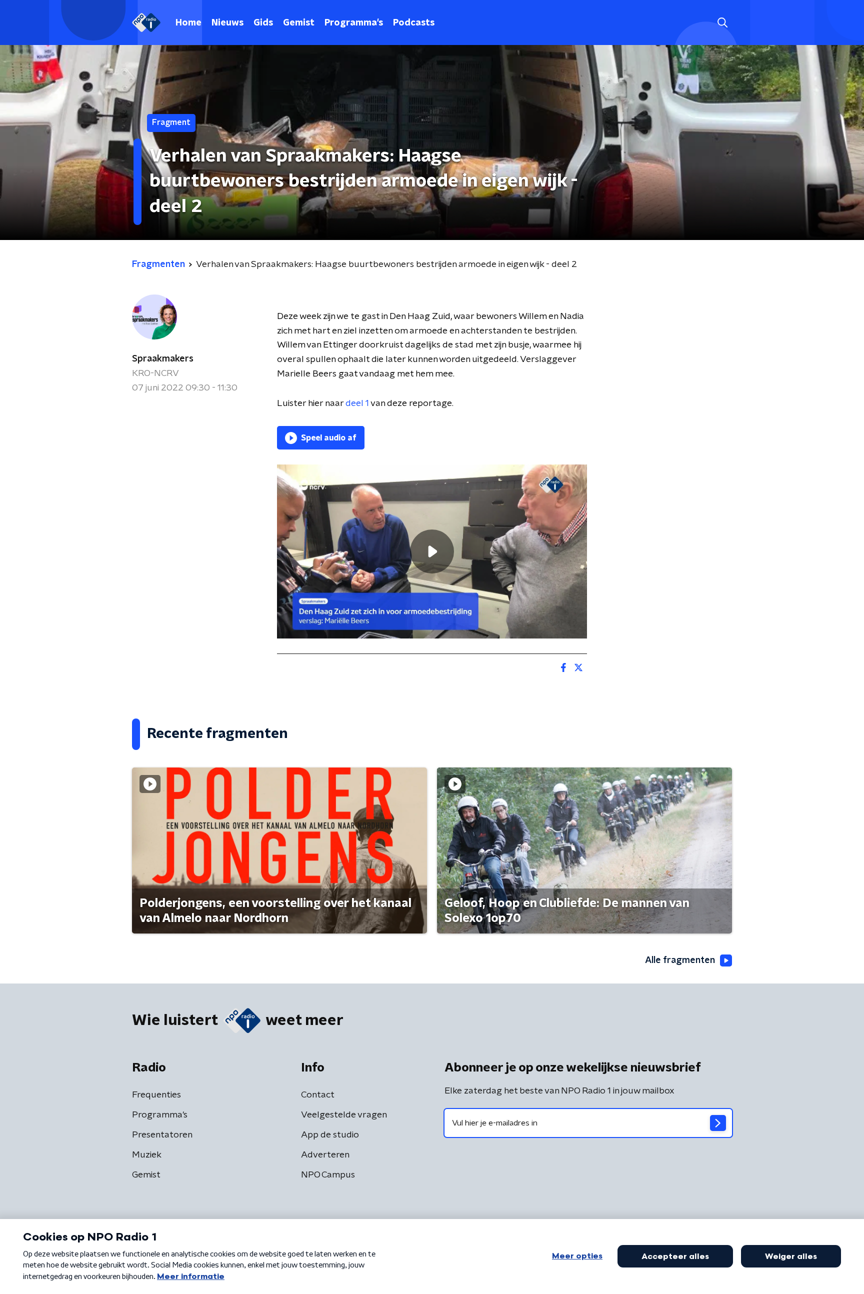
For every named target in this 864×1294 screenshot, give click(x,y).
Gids (263, 23)
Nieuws (228, 23)
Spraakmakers (163, 359)
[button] (722, 23)
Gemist (298, 23)
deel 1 (357, 403)
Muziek (147, 1155)
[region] (432, 551)
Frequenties (156, 1095)
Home (189, 23)
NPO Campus (328, 1175)
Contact (317, 1095)
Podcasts (413, 23)
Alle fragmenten (680, 960)
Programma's (353, 23)
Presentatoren (162, 1135)
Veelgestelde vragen (344, 1115)
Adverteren (325, 1155)
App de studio (330, 1135)
